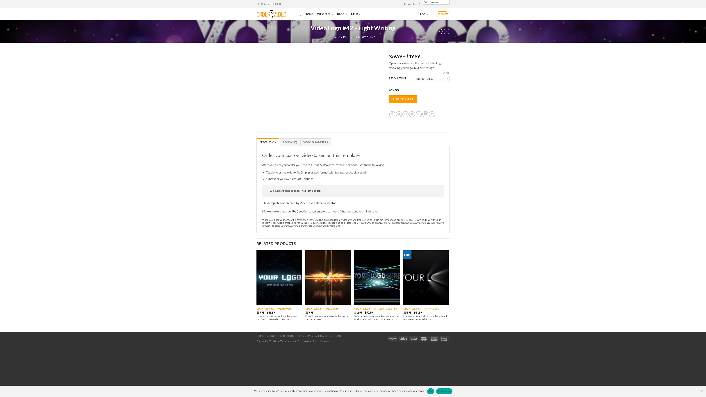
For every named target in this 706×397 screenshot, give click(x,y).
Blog (290, 336)
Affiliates (321, 336)
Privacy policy (304, 341)
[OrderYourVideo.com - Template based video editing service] (274, 14)
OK (430, 391)
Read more (444, 391)
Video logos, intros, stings (358, 37)
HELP (354, 14)
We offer (324, 14)
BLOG (341, 14)
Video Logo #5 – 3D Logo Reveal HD (375, 308)
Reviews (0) (290, 142)
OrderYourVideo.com (285, 341)
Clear (446, 73)
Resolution (397, 78)
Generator (329, 203)
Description (267, 142)
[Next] (448, 290)
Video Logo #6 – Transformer (273, 308)
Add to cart (403, 99)
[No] (701, 392)
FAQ (295, 211)
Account (272, 336)
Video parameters (315, 142)
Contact (335, 336)
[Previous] (256, 290)
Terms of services (321, 341)
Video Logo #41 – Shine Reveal (421, 308)
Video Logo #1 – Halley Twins (322, 308)
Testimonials (304, 336)
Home (334, 37)
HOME (309, 14)
